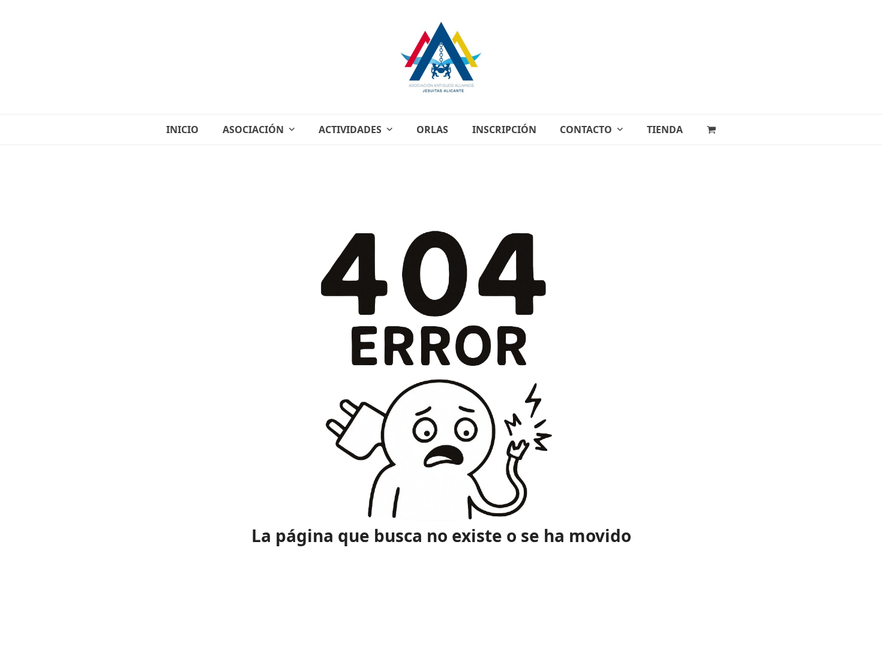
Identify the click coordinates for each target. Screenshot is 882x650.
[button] (711, 130)
